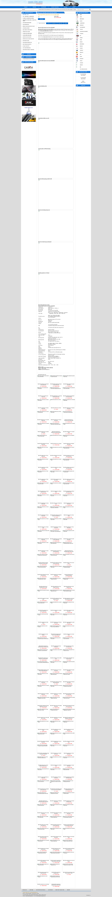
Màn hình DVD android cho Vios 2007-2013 (56, 837)
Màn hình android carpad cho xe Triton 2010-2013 (43, 873)
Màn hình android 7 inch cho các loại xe (68, 563)
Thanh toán (60, 23)
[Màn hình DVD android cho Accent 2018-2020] (39, 17)
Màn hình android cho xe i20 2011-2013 (68, 837)
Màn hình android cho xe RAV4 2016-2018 (43, 468)
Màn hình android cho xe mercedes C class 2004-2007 (56, 539)
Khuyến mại (54, 23)
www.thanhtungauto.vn (29, 895)
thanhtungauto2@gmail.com (41, 895)
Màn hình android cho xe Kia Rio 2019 (56, 765)
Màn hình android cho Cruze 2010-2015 (56, 456)
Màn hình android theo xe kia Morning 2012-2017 (69, 789)
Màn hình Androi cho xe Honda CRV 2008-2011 (43, 825)
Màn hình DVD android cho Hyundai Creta (56, 873)
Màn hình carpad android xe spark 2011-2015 (68, 622)
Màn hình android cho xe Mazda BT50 (56, 491)
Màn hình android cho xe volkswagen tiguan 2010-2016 (43, 801)
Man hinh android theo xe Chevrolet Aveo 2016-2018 (68, 420)
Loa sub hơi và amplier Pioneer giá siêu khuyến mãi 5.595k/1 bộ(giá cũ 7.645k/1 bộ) (52, 9)
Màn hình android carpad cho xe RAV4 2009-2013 (56, 551)
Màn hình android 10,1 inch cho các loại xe (69, 861)
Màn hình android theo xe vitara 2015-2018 (43, 551)
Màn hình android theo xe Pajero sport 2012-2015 (68, 491)
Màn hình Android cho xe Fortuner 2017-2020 (56, 622)
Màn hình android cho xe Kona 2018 (69, 515)
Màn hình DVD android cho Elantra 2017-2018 (68, 682)
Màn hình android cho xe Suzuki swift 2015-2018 (43, 491)
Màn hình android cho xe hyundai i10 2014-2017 (43, 849)
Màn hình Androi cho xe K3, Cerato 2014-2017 (43, 813)
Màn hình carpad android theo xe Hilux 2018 (43, 777)
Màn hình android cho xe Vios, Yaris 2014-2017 (69, 646)
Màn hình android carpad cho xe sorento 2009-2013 (56, 825)
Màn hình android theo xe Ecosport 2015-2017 (56, 718)
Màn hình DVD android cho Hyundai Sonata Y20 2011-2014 (43, 646)
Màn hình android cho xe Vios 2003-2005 (69, 527)
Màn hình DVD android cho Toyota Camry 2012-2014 (56, 563)
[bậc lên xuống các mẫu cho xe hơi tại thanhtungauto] (29, 99)
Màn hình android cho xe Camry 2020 (43, 730)
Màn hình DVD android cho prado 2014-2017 (68, 670)
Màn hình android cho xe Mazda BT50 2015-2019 (69, 777)
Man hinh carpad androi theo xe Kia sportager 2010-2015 (69, 825)
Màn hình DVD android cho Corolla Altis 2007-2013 (43, 861)
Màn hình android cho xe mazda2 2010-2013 (43, 694)
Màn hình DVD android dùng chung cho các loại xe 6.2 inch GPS (56, 789)
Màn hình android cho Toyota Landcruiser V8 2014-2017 (43, 563)
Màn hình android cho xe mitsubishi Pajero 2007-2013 (69, 551)
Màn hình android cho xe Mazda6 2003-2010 (56, 575)
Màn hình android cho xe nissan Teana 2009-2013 (69, 456)
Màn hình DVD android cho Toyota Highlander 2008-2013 (68, 718)
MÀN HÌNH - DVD (46, 12)
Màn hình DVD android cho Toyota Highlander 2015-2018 (43, 706)
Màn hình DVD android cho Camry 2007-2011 (56, 813)
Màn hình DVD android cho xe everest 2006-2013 (43, 611)
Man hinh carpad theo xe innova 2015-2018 (43, 408)
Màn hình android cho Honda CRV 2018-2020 (43, 539)
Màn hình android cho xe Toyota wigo (43, 527)
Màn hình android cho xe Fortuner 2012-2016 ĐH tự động (68, 599)
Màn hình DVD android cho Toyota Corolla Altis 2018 (56, 384)
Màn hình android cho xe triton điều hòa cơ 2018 (43, 718)
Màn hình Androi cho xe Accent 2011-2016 (56, 670)
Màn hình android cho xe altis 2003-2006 (56, 730)
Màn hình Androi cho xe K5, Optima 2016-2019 (56, 706)
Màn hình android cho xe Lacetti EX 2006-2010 (43, 420)
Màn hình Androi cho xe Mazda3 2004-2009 (69, 444)
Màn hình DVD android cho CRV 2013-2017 (69, 539)
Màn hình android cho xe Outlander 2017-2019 (56, 801)
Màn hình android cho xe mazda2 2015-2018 (43, 432)
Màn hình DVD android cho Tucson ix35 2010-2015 (43, 575)
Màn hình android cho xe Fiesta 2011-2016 (56, 420)
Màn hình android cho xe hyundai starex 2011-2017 (43, 789)
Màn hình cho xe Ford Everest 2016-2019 (43, 396)
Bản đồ (66, 23)
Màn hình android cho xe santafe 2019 (56, 611)
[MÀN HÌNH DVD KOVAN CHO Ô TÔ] (29, 105)
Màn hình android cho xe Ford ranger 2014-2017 (56, 587)
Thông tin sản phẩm (42, 23)
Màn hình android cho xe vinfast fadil (56, 468)
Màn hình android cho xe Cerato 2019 (69, 634)
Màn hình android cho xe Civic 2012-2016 (43, 682)
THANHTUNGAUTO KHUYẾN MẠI (32, 9)
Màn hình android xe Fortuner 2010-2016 (56, 777)
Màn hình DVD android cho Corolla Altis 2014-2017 (68, 694)
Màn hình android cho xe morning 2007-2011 (56, 694)
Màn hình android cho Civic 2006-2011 (68, 742)
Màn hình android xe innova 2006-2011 (56, 658)
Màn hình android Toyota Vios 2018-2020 (56, 646)
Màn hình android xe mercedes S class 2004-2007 (68, 468)
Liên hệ (48, 23)
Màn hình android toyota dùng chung (43, 622)
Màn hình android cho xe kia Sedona (43, 634)
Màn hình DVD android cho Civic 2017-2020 (56, 480)
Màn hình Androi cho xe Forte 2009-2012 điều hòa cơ (43, 765)
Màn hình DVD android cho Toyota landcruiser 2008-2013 (56, 515)
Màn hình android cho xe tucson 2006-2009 (56, 742)
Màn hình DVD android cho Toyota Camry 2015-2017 (68, 706)
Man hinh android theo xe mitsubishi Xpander (69, 575)
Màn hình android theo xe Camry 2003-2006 (43, 503)
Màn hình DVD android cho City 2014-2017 (69, 611)
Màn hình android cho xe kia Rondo (43, 884)
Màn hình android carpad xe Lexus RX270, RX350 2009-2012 (43, 670)
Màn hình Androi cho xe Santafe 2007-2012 (56, 753)
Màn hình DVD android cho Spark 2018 (43, 599)
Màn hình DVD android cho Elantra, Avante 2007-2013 (68, 849)
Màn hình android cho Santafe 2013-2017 (69, 813)
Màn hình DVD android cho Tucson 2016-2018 (43, 444)
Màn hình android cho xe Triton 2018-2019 (43, 480)
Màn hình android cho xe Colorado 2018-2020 (68, 408)
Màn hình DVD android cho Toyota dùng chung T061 (56, 682)
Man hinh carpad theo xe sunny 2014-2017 (69, 765)
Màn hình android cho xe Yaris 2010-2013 (69, 753)
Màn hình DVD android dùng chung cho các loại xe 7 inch (68, 873)
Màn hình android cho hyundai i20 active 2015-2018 (68, 396)
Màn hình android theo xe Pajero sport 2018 (56, 527)
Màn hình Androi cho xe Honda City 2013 (56, 503)
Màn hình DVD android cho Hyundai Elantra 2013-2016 (56, 884)
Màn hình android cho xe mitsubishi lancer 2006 (43, 587)
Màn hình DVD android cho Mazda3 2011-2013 (43, 742)
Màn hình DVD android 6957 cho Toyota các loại (68, 658)
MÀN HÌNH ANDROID (53, 12)
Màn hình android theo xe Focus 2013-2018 (43, 515)
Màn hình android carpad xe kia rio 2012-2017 (68, 480)
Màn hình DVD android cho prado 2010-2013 (68, 384)
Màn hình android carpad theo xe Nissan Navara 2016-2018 (56, 861)
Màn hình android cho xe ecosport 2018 (68, 432)
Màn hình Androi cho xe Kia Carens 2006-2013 (55, 849)
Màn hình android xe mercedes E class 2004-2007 (43, 384)
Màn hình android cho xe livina (56, 407)
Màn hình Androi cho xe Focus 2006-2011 (43, 456)
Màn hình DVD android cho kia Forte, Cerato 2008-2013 (56, 634)
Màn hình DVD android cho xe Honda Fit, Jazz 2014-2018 (43, 658)
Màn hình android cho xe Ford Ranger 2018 (69, 587)
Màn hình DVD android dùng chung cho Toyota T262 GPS (43, 753)
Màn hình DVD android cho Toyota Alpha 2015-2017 (56, 599)
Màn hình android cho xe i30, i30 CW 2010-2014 (68, 801)
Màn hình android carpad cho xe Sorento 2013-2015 (43, 837)
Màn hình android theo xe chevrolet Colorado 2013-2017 (56, 396)
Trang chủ (40, 12)
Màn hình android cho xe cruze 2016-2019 (69, 503)
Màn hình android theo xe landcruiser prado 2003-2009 (56, 432)
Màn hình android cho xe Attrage (56, 443)
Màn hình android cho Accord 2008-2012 (69, 730)
